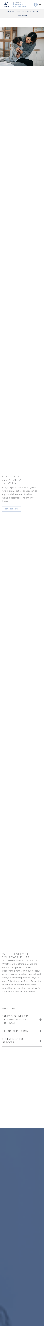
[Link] (15, 4)
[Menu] (40, 4)
